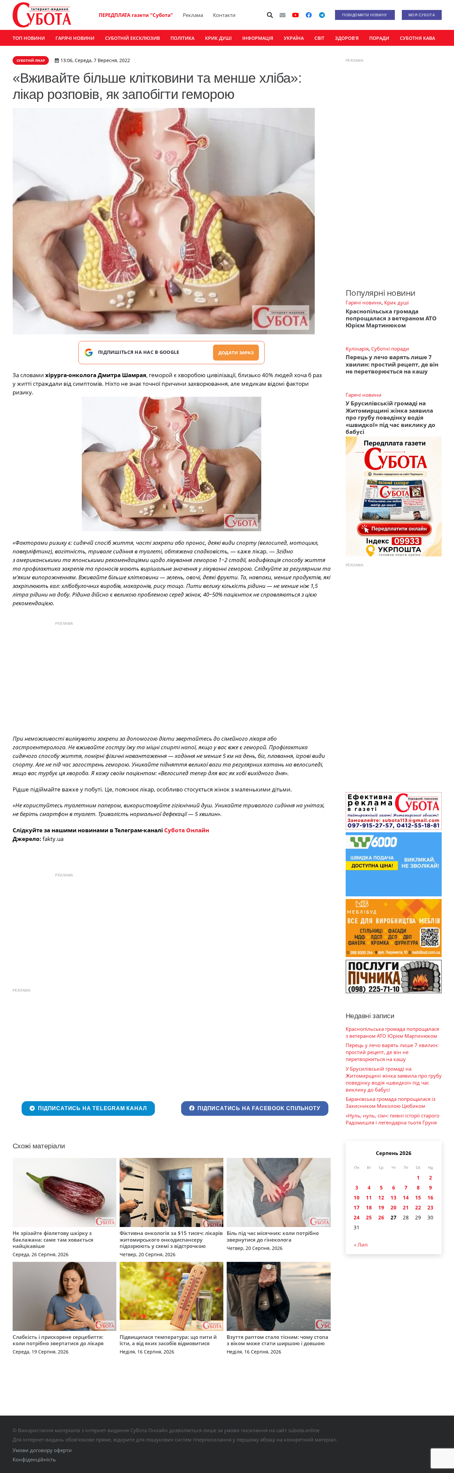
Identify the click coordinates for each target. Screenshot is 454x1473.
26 (381, 1217)
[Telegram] (322, 15)
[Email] (282, 15)
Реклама (193, 15)
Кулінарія (357, 348)
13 (394, 1197)
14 (406, 1197)
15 (418, 1197)
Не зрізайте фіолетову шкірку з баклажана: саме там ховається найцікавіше (53, 1239)
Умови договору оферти (42, 1450)
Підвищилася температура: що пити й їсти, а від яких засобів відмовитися (168, 1340)
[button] (270, 15)
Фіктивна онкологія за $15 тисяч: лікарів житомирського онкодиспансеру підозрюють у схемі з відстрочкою (171, 1239)
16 (430, 1197)
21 (406, 1207)
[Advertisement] (171, 676)
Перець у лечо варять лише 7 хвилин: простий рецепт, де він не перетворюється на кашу (392, 364)
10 (357, 1197)
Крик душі (396, 302)
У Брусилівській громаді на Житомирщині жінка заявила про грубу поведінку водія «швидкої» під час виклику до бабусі (390, 417)
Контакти (224, 15)
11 (369, 1197)
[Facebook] (309, 15)
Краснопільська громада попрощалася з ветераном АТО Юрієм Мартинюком (391, 318)
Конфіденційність (34, 1459)
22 (418, 1207)
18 (369, 1207)
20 (394, 1207)
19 (381, 1207)
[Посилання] (42, 15)
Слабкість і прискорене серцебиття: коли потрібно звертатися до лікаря (58, 1340)
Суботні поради (390, 348)
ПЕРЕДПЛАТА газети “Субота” (136, 15)
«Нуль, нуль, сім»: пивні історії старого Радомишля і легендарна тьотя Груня (392, 1119)
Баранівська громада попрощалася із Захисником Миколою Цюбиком (390, 1102)
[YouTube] (295, 15)
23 (430, 1207)
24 (357, 1217)
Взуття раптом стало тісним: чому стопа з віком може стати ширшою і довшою (277, 1340)
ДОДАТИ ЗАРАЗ (236, 353)
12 (381, 1197)
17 (357, 1207)
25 (369, 1217)
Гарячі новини (364, 302)
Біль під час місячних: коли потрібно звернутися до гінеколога (273, 1236)
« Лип (361, 1244)
